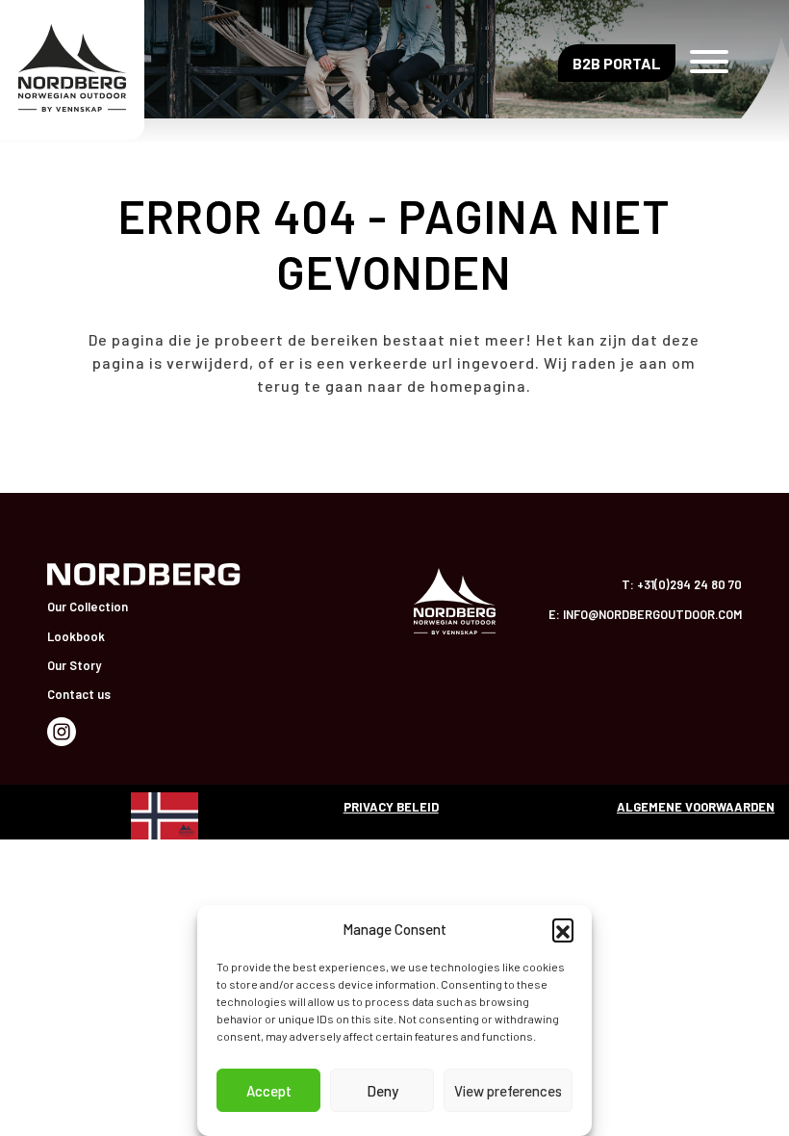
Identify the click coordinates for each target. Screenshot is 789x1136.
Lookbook (76, 636)
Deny (382, 1090)
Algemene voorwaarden (696, 806)
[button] (563, 929)
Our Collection (87, 606)
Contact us (79, 694)
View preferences (508, 1090)
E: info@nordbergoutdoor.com (645, 614)
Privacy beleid (391, 806)
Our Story (74, 665)
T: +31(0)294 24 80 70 (682, 584)
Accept (269, 1090)
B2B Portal (617, 63)
